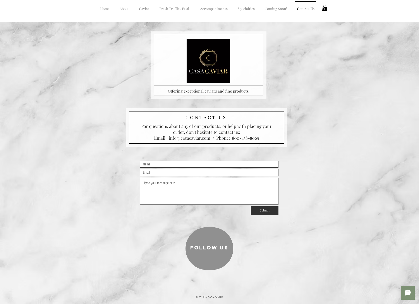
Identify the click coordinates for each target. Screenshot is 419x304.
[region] (209, 248)
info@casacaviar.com (189, 138)
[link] (324, 8)
